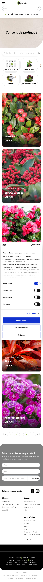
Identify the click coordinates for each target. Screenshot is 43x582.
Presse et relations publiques (32, 504)
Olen (15, 562)
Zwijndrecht (33, 565)
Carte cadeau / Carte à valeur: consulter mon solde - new (32, 534)
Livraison (26, 526)
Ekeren (18, 558)
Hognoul (11, 560)
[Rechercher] (38, 8)
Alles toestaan (21, 320)
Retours (26, 529)
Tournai (24, 565)
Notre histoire (6, 501)
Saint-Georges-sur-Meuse (27, 562)
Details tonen (31, 313)
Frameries (25, 558)
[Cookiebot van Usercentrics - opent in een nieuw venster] (30, 245)
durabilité (5, 510)
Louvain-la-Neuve (22, 560)
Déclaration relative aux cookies (29, 575)
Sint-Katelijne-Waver (13, 565)
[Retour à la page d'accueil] (22, 3)
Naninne (32, 560)
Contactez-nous (28, 507)
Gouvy (33, 558)
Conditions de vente (30, 578)
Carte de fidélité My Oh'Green (10, 504)
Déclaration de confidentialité (15, 578)
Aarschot (11, 558)
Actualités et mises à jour (9, 507)
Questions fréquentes (30, 521)
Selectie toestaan (21, 328)
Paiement (26, 523)
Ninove (9, 562)
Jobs (25, 510)
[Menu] (3, 3)
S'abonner (35, 478)
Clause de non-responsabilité (11, 575)
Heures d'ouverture (29, 501)
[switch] (37, 290)
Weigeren (21, 335)
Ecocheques (27, 539)
